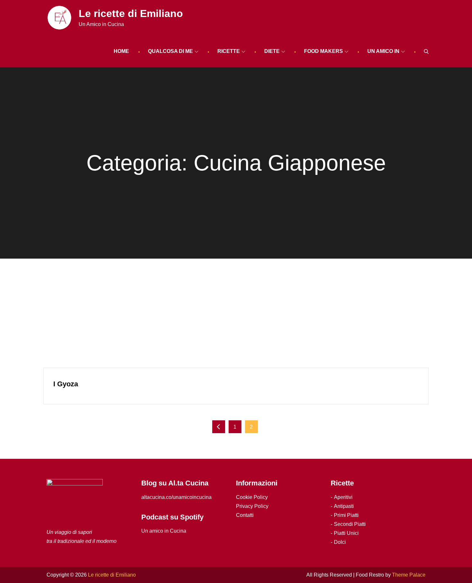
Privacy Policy (252, 506)
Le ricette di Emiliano (131, 13)
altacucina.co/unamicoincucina (176, 497)
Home (121, 51)
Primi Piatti (346, 515)
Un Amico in (383, 51)
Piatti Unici (346, 533)
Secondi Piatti (350, 524)
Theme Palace (408, 575)
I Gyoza (65, 384)
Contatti (245, 515)
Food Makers (323, 51)
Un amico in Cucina (163, 531)
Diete (272, 51)
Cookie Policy (252, 497)
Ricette (228, 51)
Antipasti (344, 506)
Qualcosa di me (170, 51)
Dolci (340, 542)
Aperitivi (343, 497)
